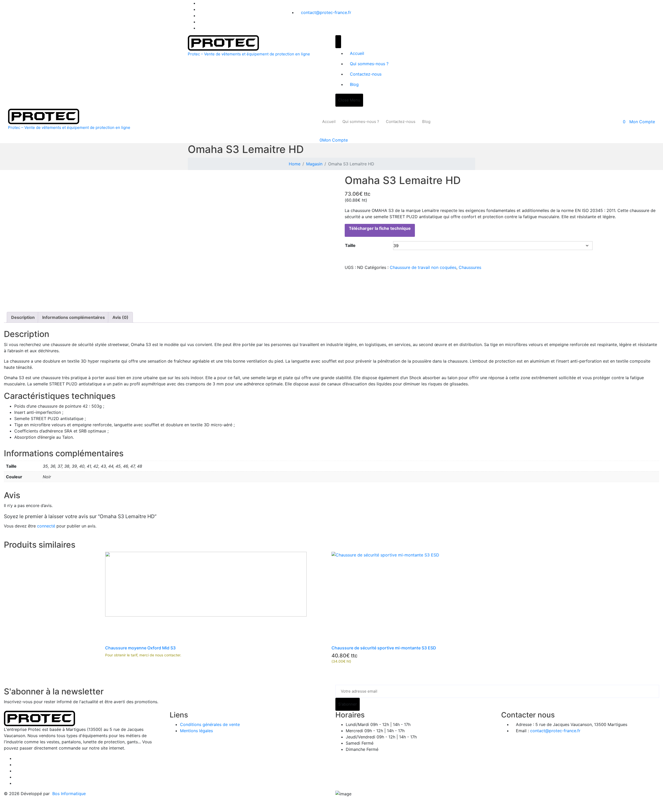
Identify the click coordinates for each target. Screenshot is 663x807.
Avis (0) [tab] (120, 317)
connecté (46, 526)
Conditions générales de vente (210, 724)
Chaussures (470, 267)
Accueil (357, 53)
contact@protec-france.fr (326, 12)
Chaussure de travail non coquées (423, 267)
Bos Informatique (69, 793)
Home (294, 163)
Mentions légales (196, 730)
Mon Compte (642, 121)
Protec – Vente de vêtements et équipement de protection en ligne (249, 54)
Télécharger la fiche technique (380, 228)
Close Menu (349, 100)
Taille (350, 245)
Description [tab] (23, 317)
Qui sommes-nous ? (369, 63)
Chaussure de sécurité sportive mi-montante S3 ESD (384, 647)
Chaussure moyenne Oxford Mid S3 (140, 647)
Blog (354, 84)
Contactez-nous (365, 74)
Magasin (314, 163)
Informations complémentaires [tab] (73, 317)
